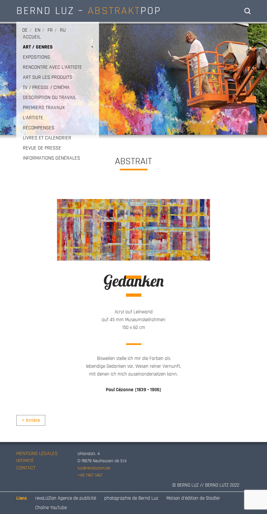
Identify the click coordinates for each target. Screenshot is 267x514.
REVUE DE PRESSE (42, 148)
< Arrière (30, 420)
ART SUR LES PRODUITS (47, 77)
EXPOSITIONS (36, 57)
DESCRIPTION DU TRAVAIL (49, 97)
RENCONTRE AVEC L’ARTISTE (52, 67)
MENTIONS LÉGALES (37, 453)
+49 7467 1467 (89, 475)
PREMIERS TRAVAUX (44, 107)
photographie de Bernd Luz (131, 498)
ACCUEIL (32, 37)
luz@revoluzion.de (93, 468)
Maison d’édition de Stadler (193, 498)
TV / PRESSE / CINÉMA (46, 87)
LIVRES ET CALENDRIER (47, 138)
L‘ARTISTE (33, 117)
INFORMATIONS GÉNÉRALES (51, 158)
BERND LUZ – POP (88, 11)
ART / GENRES (38, 47)
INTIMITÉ (25, 460)
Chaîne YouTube (51, 508)
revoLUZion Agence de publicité (65, 498)
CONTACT (25, 467)
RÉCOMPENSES (38, 127)
